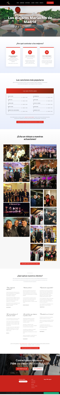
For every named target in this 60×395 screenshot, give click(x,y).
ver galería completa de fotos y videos (30, 263)
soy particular (22, 369)
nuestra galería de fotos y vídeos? (25, 343)
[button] (51, 393)
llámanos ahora (30, 29)
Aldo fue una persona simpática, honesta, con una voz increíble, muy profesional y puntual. (47, 321)
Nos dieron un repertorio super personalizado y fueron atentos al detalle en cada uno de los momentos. (30, 325)
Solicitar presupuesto (23, 381)
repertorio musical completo (29, 117)
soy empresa (38, 369)
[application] (17, 97)
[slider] (25, 97)
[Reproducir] (8, 97)
